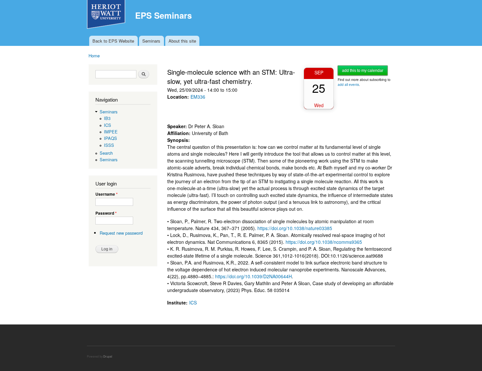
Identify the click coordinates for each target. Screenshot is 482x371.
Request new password (121, 233)
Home (94, 55)
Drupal (107, 356)
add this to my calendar (362, 70)
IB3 (107, 118)
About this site (182, 41)
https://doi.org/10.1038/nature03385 (294, 228)
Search (106, 153)
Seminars (151, 41)
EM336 (198, 96)
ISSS (109, 145)
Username (106, 194)
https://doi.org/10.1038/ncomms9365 (324, 242)
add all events (348, 84)
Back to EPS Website (113, 41)
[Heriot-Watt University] (107, 18)
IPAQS (110, 138)
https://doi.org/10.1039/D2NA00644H (253, 276)
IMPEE (111, 131)
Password (106, 213)
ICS (107, 125)
